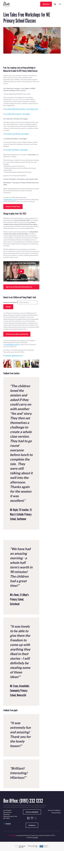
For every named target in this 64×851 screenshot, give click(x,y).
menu (59, 4)
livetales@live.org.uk (10, 199)
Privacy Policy (56, 813)
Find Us (8, 824)
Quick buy (46, 4)
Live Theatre (7, 4)
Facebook (28, 818)
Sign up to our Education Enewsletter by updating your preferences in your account (20, 287)
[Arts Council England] (20, 846)
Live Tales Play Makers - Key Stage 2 (16, 150)
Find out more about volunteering (17, 334)
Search (54, 4)
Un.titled (35, 837)
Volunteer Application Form (14, 355)
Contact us (32, 825)
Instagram (32, 818)
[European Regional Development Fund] (44, 846)
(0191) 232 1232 (31, 801)
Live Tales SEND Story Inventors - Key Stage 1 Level (21, 109)
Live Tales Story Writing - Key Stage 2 (17, 134)
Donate (8, 307)
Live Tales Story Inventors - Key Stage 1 (17, 114)
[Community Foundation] (33, 846)
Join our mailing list (32, 812)
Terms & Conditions (54, 810)
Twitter (35, 818)
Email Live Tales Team (13, 206)
